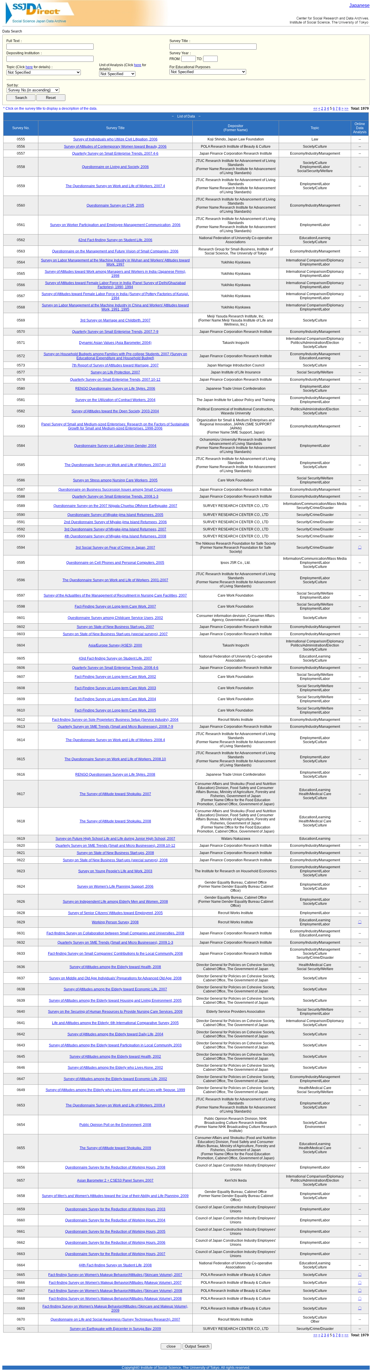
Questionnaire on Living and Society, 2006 (115, 167)
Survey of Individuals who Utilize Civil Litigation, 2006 (115, 139)
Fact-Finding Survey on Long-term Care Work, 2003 (115, 688)
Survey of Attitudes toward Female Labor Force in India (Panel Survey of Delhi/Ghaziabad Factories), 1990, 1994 (115, 285)
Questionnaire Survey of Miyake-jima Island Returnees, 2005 (115, 515)
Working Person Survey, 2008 (115, 922)
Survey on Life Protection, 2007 (115, 372)
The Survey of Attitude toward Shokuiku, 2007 (115, 794)
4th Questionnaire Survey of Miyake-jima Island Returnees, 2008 (115, 536)
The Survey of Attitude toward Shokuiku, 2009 (115, 1148)
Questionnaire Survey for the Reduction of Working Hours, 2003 (115, 1209)
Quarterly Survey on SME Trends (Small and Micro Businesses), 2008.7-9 (115, 727)
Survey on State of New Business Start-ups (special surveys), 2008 (115, 860)
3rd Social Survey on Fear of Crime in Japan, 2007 (115, 548)
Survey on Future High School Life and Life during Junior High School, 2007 (115, 839)
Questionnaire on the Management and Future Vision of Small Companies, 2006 (115, 251)
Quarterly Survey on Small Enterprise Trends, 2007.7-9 (115, 332)
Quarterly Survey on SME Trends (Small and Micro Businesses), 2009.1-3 (115, 942)
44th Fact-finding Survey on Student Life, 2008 (115, 1265)
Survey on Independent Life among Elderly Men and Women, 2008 (115, 902)
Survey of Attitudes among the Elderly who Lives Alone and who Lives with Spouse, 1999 (115, 1090)
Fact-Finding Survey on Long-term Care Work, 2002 (115, 677)
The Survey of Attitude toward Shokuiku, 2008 (115, 821)
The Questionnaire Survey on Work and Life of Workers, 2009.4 (115, 1105)
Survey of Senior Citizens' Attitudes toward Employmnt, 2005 (115, 913)
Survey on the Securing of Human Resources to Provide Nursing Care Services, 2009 (115, 1012)
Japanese (359, 5)
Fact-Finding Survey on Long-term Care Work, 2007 (115, 606)
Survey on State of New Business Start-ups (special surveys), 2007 (115, 634)
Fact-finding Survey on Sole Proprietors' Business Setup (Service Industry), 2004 (115, 720)
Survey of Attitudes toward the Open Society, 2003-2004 (115, 411)
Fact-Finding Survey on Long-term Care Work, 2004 (115, 699)
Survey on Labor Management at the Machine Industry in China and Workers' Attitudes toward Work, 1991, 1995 (115, 307)
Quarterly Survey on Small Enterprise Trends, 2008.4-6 (115, 668)
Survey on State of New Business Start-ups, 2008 (115, 853)
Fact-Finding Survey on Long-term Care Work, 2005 (115, 710)
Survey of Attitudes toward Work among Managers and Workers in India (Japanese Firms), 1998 (115, 274)
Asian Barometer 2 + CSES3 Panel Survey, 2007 (115, 1180)
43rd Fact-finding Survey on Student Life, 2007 (115, 658)
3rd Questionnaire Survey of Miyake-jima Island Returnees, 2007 (115, 529)
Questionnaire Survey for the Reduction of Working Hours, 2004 (115, 1220)
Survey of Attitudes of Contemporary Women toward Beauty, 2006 (115, 147)
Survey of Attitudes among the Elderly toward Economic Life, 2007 (115, 989)
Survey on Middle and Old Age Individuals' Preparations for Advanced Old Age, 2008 (115, 978)
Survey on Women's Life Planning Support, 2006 (115, 886)
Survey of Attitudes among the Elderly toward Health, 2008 (115, 967)
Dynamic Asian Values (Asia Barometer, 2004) (115, 343)
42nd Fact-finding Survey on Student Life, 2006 (115, 240)
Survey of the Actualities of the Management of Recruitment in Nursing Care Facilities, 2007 (115, 595)
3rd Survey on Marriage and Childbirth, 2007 (115, 320)
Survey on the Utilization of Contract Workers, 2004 (115, 400)
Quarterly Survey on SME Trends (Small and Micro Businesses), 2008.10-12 (115, 846)
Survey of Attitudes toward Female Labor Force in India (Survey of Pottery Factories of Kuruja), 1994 (115, 296)
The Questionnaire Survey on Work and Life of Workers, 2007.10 (115, 465)
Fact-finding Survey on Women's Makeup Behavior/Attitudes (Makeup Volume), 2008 (115, 1299)
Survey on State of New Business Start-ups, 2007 (115, 627)
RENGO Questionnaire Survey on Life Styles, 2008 (115, 774)
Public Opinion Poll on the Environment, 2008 (115, 1125)
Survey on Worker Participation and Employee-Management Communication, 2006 (115, 225)
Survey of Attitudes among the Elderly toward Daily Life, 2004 (115, 1034)
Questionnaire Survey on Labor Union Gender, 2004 (115, 446)
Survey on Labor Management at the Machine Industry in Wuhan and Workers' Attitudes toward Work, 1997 (115, 262)
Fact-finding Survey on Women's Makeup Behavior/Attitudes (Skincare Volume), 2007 (115, 1275)
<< (315, 108)
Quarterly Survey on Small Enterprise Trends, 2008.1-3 (115, 496)
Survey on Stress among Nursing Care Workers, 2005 (115, 480)
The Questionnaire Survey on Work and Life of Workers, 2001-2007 (115, 580)
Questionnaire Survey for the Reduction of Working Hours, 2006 (115, 1243)
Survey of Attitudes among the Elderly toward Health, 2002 (115, 1057)
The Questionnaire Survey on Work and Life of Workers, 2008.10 (115, 759)
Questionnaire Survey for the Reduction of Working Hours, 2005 (115, 1232)
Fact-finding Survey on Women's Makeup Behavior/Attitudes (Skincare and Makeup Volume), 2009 (115, 1308)
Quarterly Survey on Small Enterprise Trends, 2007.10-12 (115, 380)
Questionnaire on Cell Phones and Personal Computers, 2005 (115, 563)
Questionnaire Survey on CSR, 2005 (115, 205)
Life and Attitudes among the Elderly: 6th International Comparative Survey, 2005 (115, 1023)
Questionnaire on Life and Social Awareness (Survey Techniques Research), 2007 (115, 1319)
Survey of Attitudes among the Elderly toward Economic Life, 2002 (115, 1079)
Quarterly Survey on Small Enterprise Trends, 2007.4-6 (115, 153)
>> (346, 108)
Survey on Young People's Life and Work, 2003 (115, 871)
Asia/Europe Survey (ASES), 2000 (115, 645)
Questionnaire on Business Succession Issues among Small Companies (115, 490)
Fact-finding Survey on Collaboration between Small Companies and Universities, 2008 (115, 933)
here (29, 67)
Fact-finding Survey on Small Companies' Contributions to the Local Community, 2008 (115, 954)
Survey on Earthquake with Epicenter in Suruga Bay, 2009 (115, 1329)
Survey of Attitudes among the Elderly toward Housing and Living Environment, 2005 (115, 1001)
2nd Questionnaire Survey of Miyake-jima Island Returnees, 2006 (115, 522)
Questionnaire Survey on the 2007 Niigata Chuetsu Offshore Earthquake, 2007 (115, 506)
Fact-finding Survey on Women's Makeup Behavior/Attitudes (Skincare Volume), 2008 (115, 1291)
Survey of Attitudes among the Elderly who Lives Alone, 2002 (115, 1068)
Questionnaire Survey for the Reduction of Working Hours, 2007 (115, 1254)
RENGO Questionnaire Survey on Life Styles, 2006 (115, 389)
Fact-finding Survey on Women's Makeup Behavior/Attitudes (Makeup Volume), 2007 (115, 1283)
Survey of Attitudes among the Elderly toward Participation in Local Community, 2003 (115, 1045)
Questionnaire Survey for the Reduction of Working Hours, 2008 (115, 1167)
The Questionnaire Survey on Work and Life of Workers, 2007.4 (115, 186)
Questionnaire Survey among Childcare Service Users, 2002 (115, 618)
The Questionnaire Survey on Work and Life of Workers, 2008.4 (115, 740)
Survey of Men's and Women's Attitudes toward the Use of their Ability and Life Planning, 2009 (115, 1196)
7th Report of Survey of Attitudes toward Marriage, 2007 (115, 365)
